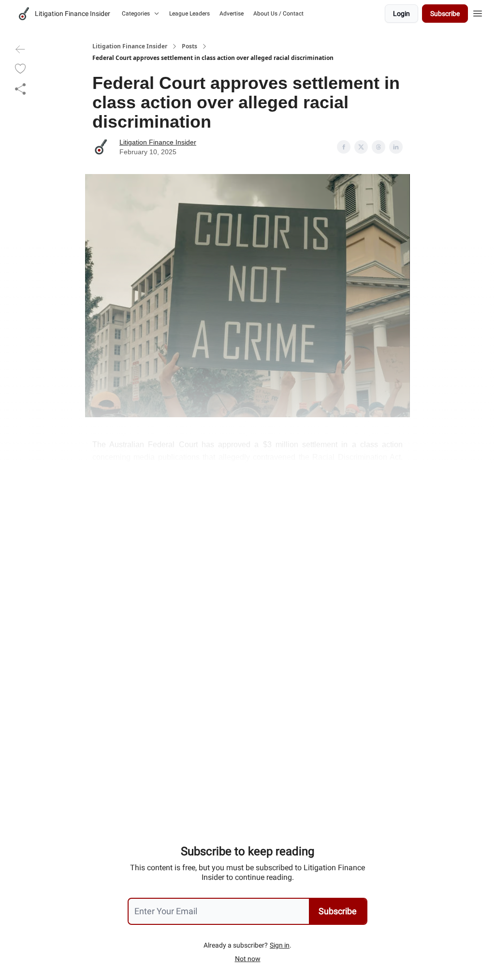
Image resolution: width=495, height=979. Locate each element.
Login (401, 13)
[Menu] (477, 12)
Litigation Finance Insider (129, 46)
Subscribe (445, 13)
